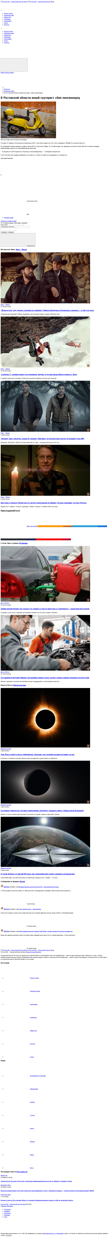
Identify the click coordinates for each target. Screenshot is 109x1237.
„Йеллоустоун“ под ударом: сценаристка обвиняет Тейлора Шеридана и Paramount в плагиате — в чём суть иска (47, 310)
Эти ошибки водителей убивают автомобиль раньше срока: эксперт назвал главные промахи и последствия (45, 678)
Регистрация (9, 73)
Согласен (8, 1235)
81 (102, 526)
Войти (3, 73)
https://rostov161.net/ (34, 952)
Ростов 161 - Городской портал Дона (13, 1204)
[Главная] (17, 87)
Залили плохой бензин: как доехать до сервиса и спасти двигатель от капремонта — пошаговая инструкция (45, 609)
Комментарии (8, 218)
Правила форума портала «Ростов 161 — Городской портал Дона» (39, 887)
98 (66, 539)
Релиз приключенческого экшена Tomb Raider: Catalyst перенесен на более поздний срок (46, 931)
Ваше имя (4, 225)
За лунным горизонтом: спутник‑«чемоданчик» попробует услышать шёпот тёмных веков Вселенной (42, 810)
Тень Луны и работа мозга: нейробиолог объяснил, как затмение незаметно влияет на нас (38, 754)
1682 (31, 526)
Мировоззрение (19, 685)
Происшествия (5, 1185)
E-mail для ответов (7, 227)
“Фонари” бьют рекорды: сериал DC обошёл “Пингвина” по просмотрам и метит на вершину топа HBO (42, 439)
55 (31, 539)
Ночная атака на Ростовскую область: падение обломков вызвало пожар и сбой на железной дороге (37, 1200)
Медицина (23, 543)
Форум (22, 881)
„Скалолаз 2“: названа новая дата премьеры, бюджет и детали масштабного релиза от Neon (39, 374)
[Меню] (1, 10)
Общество (4, 1175)
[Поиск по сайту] (13, 57)
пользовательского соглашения (52, 1233)
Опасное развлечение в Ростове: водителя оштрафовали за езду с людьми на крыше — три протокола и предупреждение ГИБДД (47, 1191)
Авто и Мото (5, 603)
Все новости (22, 1172)
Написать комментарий (8, 221)
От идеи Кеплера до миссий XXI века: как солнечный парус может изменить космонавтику (38, 874)
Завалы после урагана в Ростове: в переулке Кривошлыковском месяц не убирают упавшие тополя (36, 1181)
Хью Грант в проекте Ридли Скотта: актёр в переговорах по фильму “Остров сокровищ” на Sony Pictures (44, 503)
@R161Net (7, 887)
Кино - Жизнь (21, 249)
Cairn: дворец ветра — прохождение (30, 909)
